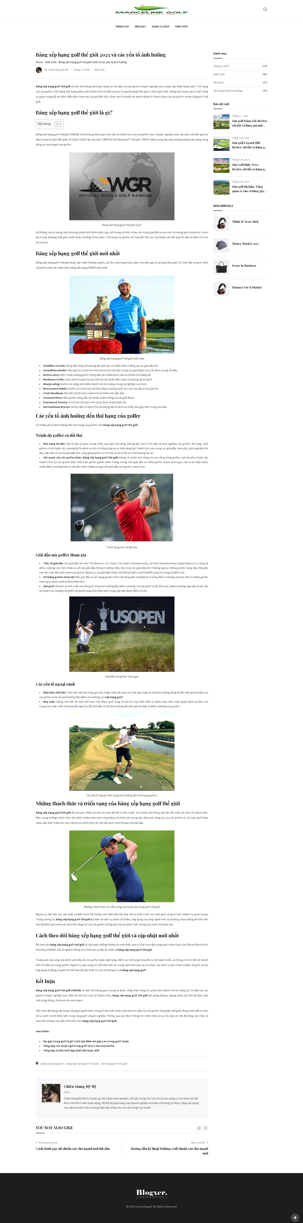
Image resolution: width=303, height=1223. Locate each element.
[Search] (265, 9)
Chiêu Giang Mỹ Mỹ (80, 1086)
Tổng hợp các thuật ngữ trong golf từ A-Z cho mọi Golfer (79, 1046)
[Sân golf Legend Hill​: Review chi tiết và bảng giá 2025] (221, 143)
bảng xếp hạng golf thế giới (82, 1063)
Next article (198, 1142)
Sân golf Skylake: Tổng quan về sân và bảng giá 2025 (248, 191)
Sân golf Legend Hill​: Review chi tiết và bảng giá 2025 (249, 147)
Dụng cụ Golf (161, 26)
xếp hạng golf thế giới (114, 1063)
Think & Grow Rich (245, 221)
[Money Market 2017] (221, 245)
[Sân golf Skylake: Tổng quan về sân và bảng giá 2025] (221, 187)
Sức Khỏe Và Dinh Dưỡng (228, 90)
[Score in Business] (221, 267)
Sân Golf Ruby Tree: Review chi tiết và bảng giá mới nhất (249, 169)
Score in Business (244, 265)
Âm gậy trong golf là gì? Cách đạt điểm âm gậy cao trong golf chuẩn (86, 1041)
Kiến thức (181, 26)
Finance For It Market (247, 287)
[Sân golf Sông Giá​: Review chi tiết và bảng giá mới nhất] (221, 121)
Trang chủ (122, 26)
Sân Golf (140, 26)
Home (39, 62)
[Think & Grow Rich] (221, 223)
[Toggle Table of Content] (56, 124)
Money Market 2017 (245, 243)
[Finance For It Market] (221, 289)
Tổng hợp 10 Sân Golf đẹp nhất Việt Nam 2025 (71, 1050)
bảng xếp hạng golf (52, 1063)
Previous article (48, 1142)
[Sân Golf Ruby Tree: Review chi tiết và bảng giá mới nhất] (221, 165)
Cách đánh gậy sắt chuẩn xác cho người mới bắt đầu (73, 1149)
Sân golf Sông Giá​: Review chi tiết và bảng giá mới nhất (249, 125)
